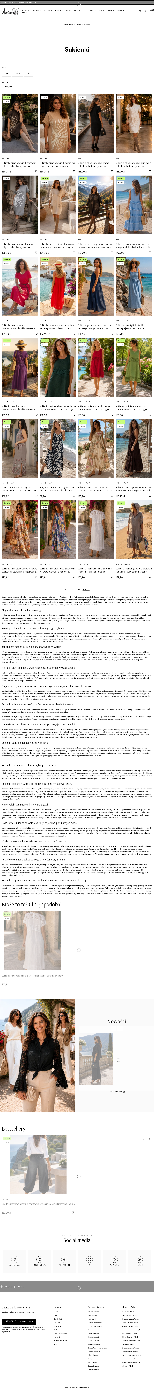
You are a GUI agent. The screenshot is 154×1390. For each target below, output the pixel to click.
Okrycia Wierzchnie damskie (97, 1348)
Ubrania (78, 25)
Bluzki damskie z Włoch (129, 1359)
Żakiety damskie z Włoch (130, 1337)
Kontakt (56, 1315)
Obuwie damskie (93, 1370)
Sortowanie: (6, 82)
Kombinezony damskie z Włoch (132, 1330)
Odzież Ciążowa (93, 1366)
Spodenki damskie (94, 1344)
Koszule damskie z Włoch (130, 1348)
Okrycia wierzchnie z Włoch (131, 1355)
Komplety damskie (93, 1337)
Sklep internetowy (76, 1387)
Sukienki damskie (93, 1312)
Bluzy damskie (92, 1362)
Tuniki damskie (92, 1315)
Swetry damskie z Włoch (130, 1322)
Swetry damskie (93, 1359)
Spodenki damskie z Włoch (131, 1362)
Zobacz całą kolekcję (117, 1092)
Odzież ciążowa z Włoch (130, 1351)
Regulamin (57, 1326)
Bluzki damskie (92, 1319)
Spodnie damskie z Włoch (130, 1326)
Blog (55, 1344)
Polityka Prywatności (60, 1341)
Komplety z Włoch (128, 1344)
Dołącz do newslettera (19, 1321)
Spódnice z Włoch (128, 1312)
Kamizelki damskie (94, 1351)
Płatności (57, 1337)
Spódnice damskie (94, 1330)
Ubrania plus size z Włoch (130, 1319)
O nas (56, 1312)
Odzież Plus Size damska (96, 1326)
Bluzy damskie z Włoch (129, 1333)
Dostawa (56, 1330)
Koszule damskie (93, 1333)
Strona (66, 590)
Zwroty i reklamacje (60, 1333)
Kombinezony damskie (95, 1322)
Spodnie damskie (93, 1341)
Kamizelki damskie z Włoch (131, 1341)
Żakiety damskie (93, 1355)
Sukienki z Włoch (127, 1366)
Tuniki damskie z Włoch (129, 1315)
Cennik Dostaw (59, 1319)
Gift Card (57, 1322)
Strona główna (68, 25)
